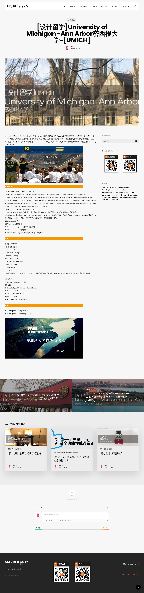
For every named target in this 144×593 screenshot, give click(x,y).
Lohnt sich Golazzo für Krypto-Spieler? (116, 187)
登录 (106, 508)
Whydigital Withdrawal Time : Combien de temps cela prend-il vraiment (119, 198)
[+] (71, 520)
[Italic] (46, 521)
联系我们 (13, 569)
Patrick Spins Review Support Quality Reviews (118, 190)
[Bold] (43, 521)
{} (68, 520)
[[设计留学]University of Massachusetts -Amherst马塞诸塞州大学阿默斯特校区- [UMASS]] (108, 395)
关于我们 (7, 569)
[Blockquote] (60, 521)
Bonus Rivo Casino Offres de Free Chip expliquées (120, 195)
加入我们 (19, 569)
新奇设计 (18, 449)
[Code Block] (63, 521)
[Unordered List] (57, 521)
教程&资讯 (71, 20)
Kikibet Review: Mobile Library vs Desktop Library (119, 192)
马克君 (73, 46)
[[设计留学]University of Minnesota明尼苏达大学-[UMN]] (36, 395)
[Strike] (52, 521)
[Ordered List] (54, 521)
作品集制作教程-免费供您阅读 (63, 452)
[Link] (65, 521)
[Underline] (49, 521)
